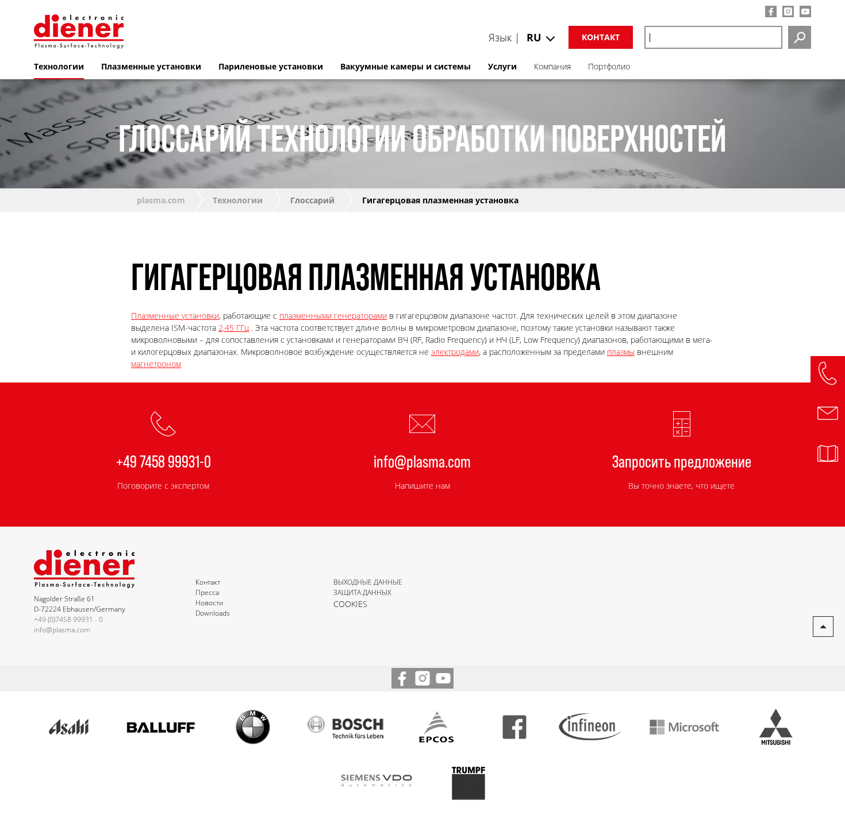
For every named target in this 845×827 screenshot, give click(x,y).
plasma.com (161, 200)
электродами (455, 351)
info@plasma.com (422, 460)
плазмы (621, 351)
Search (799, 37)
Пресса (207, 592)
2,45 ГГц (233, 327)
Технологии (238, 200)
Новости (209, 603)
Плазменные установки (175, 315)
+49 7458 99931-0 (163, 460)
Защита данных (362, 592)
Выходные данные (367, 582)
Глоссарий (312, 200)
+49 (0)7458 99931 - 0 (68, 619)
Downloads (212, 613)
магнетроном (156, 363)
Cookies (350, 603)
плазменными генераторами (333, 315)
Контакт (601, 37)
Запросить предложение (681, 460)
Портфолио (609, 66)
